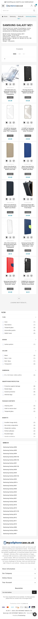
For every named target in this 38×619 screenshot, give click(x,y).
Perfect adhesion (20, 431)
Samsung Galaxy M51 (10, 463)
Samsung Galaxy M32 (10, 479)
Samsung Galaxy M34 (10, 472)
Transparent (20, 364)
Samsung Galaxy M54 (10, 453)
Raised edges (20, 389)
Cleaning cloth (20, 405)
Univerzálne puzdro (20, 330)
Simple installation (20, 436)
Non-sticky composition (20, 425)
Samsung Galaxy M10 (10, 524)
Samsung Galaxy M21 (10, 498)
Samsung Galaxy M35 (10, 469)
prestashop (21, 615)
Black (20, 355)
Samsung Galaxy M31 (10, 485)
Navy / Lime (20, 358)
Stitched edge (20, 394)
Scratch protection (20, 391)
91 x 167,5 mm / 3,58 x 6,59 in (20, 375)
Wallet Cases (20, 333)
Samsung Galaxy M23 (10, 492)
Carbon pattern (20, 344)
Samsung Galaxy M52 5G (11, 460)
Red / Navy (20, 361)
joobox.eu (25, 603)
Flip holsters (20, 324)
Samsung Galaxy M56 (10, 447)
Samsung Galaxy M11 (10, 520)
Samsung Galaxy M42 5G (11, 466)
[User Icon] (32, 6)
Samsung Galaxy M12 (10, 517)
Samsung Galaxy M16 (10, 504)
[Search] (34, 11)
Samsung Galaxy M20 (10, 501)
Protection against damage (20, 386)
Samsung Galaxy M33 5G (11, 476)
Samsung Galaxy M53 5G (11, 456)
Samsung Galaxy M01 (10, 533)
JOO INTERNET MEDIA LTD (17, 613)
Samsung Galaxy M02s (10, 530)
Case (20, 322)
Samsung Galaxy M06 (10, 527)
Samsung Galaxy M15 (10, 508)
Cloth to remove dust (20, 408)
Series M (5, 443)
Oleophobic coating (20, 428)
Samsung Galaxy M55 (10, 450)
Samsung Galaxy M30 (10, 488)
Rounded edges (20, 433)
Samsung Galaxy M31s (10, 482)
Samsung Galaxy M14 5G (11, 511)
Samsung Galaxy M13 (10, 514)
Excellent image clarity (20, 422)
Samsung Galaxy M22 (10, 495)
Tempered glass (20, 327)
